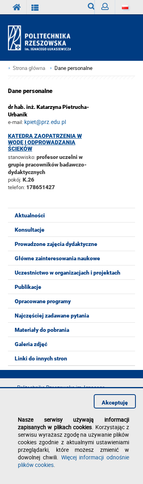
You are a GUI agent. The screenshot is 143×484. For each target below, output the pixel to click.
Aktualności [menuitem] (30, 215)
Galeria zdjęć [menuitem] (31, 344)
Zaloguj (105, 7)
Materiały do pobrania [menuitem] (42, 330)
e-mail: (15, 122)
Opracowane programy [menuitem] (43, 301)
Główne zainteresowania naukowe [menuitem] (57, 258)
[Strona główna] (42, 38)
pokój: (15, 179)
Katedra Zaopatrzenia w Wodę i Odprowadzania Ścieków (45, 142)
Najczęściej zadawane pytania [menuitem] (52, 315)
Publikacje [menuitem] (28, 287)
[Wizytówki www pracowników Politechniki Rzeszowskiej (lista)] (35, 7)
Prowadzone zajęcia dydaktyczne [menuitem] (56, 244)
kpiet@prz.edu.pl (45, 122)
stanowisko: (21, 157)
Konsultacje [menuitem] (29, 230)
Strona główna (29, 68)
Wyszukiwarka (88, 7)
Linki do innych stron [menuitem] (41, 358)
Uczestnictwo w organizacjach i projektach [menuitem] (67, 272)
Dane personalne (73, 68)
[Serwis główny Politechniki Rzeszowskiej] (17, 7)
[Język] (125, 7)
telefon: (16, 187)
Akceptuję (115, 402)
